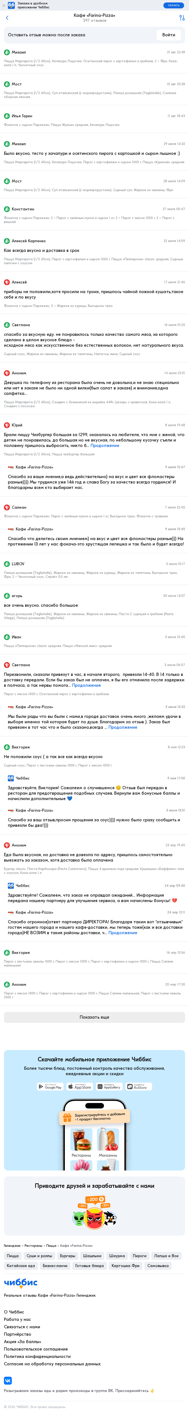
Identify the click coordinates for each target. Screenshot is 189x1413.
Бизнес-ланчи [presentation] (55, 1266)
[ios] (79, 1086)
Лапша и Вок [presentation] (166, 1256)
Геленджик (12, 1246)
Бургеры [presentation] (67, 1256)
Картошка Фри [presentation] (126, 1266)
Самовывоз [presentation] (158, 1266)
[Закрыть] (4, 5)
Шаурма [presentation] (117, 1256)
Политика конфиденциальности (37, 1356)
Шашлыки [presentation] (92, 1256)
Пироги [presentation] (139, 1256)
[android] (50, 1086)
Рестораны (33, 1246)
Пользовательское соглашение (36, 1349)
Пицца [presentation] (13, 1256)
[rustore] (139, 1086)
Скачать (173, 5)
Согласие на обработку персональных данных (52, 1364)
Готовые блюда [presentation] (89, 1266)
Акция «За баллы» (22, 1341)
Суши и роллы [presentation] (39, 1256)
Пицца (51, 1246)
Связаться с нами (22, 1327)
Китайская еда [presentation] (21, 1266)
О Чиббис (14, 1312)
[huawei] (109, 1086)
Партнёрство (17, 1334)
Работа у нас (17, 1319)
